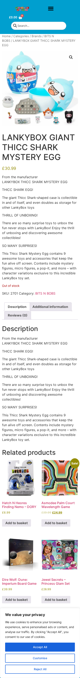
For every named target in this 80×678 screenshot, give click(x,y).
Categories (21, 36)
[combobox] (38, 26)
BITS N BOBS (45, 293)
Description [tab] (17, 307)
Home (6, 36)
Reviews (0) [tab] (17, 315)
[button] (50, 8)
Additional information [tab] (50, 307)
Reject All (40, 669)
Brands (37, 36)
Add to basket (16, 523)
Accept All (40, 647)
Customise (40, 658)
